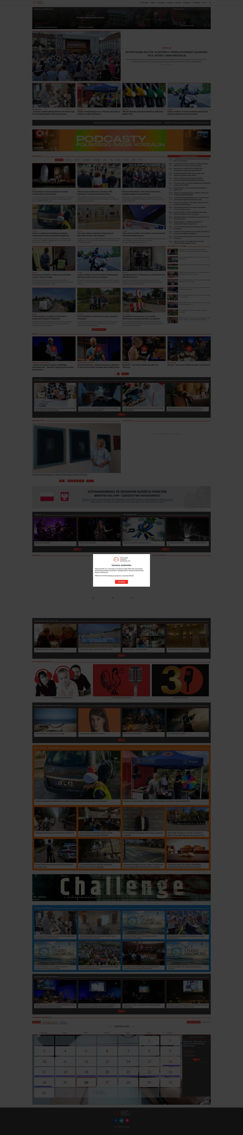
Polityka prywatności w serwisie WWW (120, 575)
